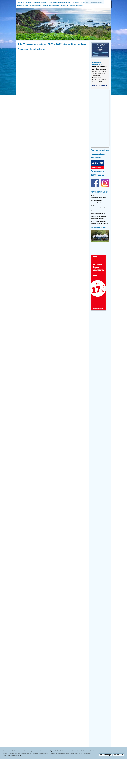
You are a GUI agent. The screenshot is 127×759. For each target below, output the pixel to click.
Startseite (20, 2)
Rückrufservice (35, 6)
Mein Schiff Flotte (78, 2)
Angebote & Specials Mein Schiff (37, 2)
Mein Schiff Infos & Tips (51, 6)
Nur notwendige (105, 755)
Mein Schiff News (22, 6)
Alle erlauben (118, 755)
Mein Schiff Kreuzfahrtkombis (59, 2)
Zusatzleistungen (76, 6)
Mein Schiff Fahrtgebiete (94, 2)
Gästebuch (64, 6)
